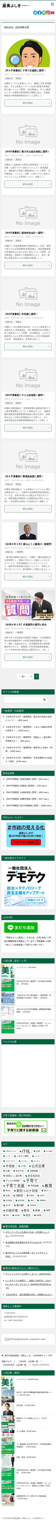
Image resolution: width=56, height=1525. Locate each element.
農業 (48, 1210)
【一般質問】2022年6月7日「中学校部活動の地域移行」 (34, 1445)
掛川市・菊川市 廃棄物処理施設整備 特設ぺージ (34, 1393)
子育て (32, 1181)
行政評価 (12, 1210)
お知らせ (9, 78)
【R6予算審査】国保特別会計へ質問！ (24, 233)
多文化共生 (34, 1175)
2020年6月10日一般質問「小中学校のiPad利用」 (34, 982)
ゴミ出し (24, 1161)
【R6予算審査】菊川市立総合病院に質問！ (27, 151)
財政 (37, 1210)
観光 (26, 1210)
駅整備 (39, 1215)
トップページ (27, 967)
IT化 (26, 1151)
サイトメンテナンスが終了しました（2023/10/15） (28, 1274)
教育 (48, 1186)
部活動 (17, 1215)
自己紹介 (26, 1405)
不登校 (10, 1166)
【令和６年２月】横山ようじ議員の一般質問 (27, 544)
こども (8, 1156)
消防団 (19, 1195)
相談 (32, 1200)
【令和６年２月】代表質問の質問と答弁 (25, 624)
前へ (24, 676)
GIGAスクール (11, 1151)
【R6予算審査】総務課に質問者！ (25, 786)
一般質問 (19, 552)
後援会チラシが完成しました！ (32, 1419)
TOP (28, 1355)
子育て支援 (15, 1186)
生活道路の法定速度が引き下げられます (23, 1242)
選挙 (7, 1215)
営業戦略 (34, 1171)
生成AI (42, 1195)
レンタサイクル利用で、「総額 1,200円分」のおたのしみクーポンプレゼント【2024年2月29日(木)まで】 (28, 1284)
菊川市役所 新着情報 (16, 1226)
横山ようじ (48, 1190)
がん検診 (49, 1151)
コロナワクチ (10, 1161)
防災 (28, 1215)
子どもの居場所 (13, 1180)
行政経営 (33, 1205)
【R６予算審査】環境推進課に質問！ (24, 476)
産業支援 (21, 1200)
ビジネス (37, 1161)
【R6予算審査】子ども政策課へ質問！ (24, 395)
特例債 (31, 1195)
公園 (8, 1171)
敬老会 (8, 1190)
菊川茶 (8, 1205)
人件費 (23, 1166)
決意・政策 (27, 1457)
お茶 (38, 1151)
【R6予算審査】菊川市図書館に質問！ (28, 805)
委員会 (18, 78)
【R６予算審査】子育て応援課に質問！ (25, 70)
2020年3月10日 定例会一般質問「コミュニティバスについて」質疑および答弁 (34, 1025)
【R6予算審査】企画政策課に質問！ (26, 792)
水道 (8, 1195)
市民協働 (35, 1186)
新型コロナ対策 (27, 1190)
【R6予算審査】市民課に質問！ (21, 314)
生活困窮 (9, 1200)
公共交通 (38, 1166)
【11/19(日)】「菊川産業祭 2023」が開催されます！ (29, 1294)
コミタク (38, 1156)
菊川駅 (20, 1205)
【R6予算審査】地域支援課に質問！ (26, 779)
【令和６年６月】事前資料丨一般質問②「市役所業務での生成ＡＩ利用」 (34, 996)
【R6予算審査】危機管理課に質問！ (26, 799)
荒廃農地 (43, 1200)
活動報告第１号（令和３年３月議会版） (32, 1497)
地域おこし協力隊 (14, 1176)
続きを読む (28, 103)
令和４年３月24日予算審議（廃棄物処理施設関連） (34, 1010)
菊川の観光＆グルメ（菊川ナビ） (22, 1268)
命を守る (20, 1171)
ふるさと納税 (23, 1156)
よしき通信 (27, 1431)
